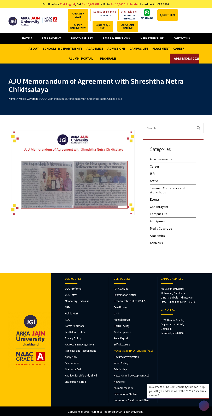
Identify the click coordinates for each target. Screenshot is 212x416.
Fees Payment (51, 38)
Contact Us (181, 38)
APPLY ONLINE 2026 (78, 26)
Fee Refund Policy (75, 332)
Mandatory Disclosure (77, 301)
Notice (27, 38)
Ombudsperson (122, 332)
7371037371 (104, 15)
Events (155, 199)
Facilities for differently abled (81, 375)
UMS (116, 313)
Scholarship (120, 369)
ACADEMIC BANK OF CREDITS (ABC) (133, 350)
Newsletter (119, 382)
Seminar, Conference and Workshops (167, 190)
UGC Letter (71, 295)
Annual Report (122, 319)
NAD (67, 307)
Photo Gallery (82, 38)
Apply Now (71, 357)
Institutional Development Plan (131, 400)
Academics (157, 236)
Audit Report (121, 338)
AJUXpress (157, 221)
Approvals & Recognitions (79, 344)
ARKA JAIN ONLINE (127, 26)
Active (154, 181)
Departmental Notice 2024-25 (130, 301)
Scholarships (72, 363)
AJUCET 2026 (167, 15)
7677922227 (128, 15)
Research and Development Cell (131, 375)
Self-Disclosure (122, 344)
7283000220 (128, 18)
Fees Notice (120, 307)
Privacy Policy (73, 338)
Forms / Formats (74, 326)
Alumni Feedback (123, 388)
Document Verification (126, 357)
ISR (152, 173)
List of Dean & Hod (75, 382)
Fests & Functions (116, 38)
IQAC (68, 319)
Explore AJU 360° (102, 26)
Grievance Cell (73, 369)
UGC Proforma (73, 288)
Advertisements (161, 159)
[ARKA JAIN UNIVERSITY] (32, 20)
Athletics (156, 243)
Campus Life (158, 214)
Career (154, 166)
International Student (125, 394)
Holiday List (71, 313)
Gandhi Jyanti (159, 207)
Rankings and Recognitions (80, 350)
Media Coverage (161, 228)
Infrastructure (152, 38)
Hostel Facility (121, 326)
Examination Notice (125, 295)
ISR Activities (121, 288)
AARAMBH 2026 (78, 15)
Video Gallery (121, 363)
